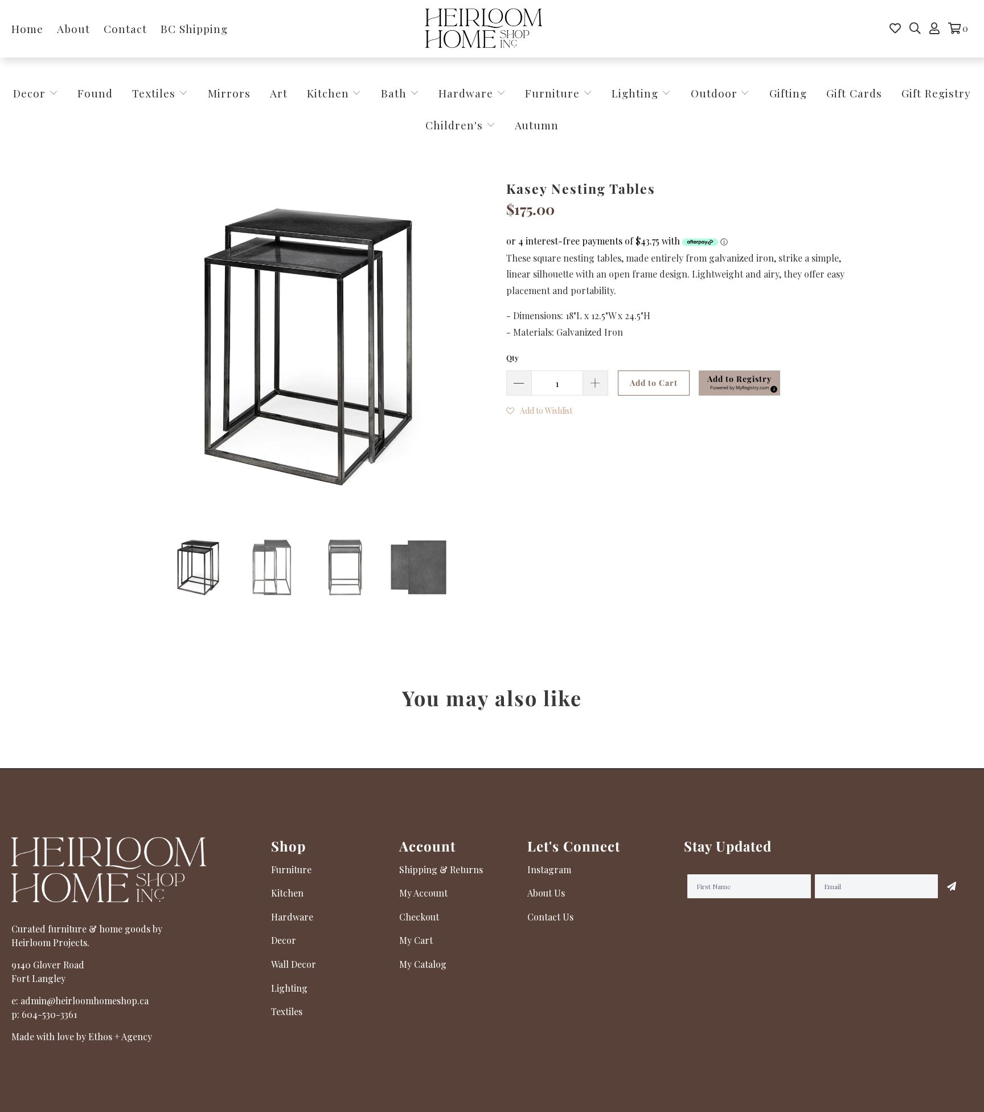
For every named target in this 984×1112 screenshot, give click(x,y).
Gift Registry (936, 92)
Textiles (155, 92)
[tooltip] (772, 387)
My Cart (416, 940)
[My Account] (934, 28)
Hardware (467, 92)
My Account (423, 893)
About (73, 28)
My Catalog (422, 964)
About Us (546, 893)
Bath (395, 92)
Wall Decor (293, 964)
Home (27, 28)
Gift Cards (854, 92)
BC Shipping (194, 28)
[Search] (915, 28)
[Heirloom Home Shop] (483, 29)
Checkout (419, 917)
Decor (31, 92)
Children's (455, 124)
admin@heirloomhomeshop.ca (84, 1001)
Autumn (537, 124)
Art (279, 92)
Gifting (788, 92)
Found (95, 92)
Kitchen (328, 92)
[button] (739, 383)
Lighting (637, 92)
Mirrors (229, 92)
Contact (125, 28)
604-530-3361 (49, 1014)
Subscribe (951, 886)
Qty (512, 357)
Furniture (552, 92)
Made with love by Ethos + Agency (81, 1036)
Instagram (549, 869)
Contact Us (550, 917)
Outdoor (716, 92)
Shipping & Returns (441, 869)
